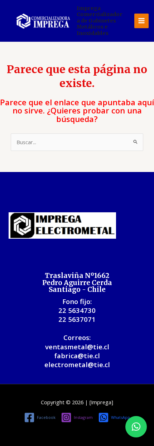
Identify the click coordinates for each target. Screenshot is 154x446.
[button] (136, 426)
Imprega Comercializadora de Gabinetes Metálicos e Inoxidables (99, 20)
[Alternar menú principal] (141, 21)
